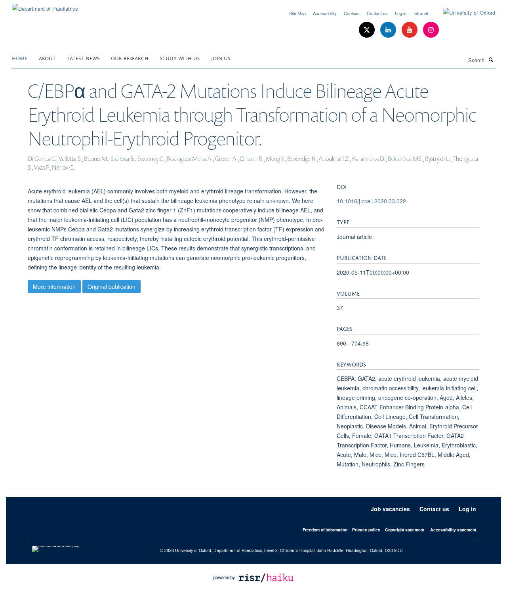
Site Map (297, 13)
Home (19, 57)
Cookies (352, 13)
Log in (400, 13)
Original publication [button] (111, 286)
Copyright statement (404, 530)
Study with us (180, 57)
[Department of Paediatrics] (45, 6)
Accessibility (325, 13)
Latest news (83, 57)
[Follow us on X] (367, 30)
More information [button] (54, 286)
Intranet (421, 13)
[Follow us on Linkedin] (389, 30)
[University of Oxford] (463, 12)
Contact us (377, 13)
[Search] (490, 59)
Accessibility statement (453, 530)
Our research (130, 57)
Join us (220, 57)
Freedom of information (325, 530)
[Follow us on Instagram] (431, 30)
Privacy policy (366, 530)
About (47, 57)
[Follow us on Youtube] (410, 30)
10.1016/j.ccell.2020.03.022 (371, 201)
